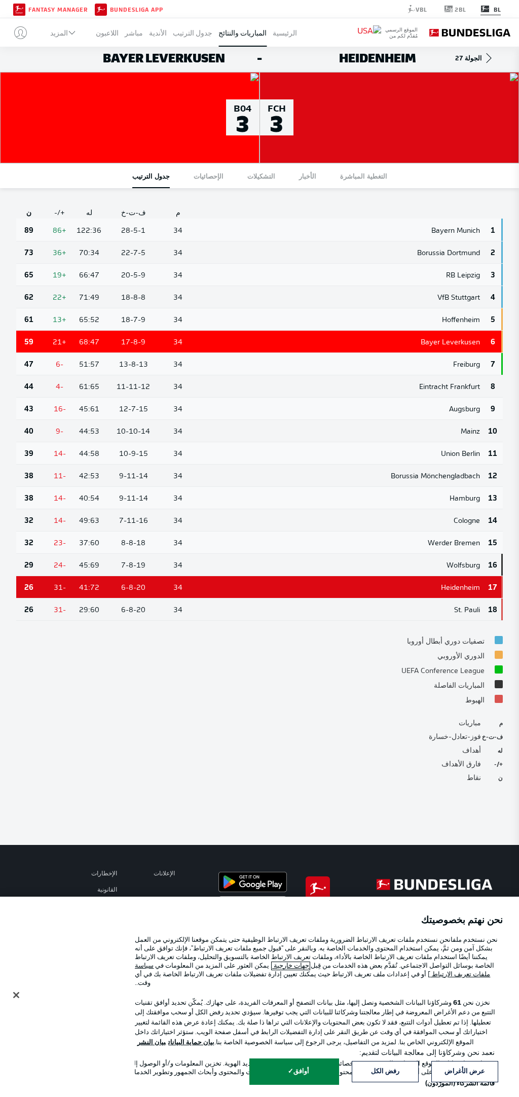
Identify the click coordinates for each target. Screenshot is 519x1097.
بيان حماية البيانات (191, 1042)
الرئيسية (285, 33)
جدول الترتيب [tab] (151, 175)
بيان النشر (151, 1042)
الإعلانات (164, 874)
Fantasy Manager (58, 9)
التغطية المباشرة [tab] (363, 175)
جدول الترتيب (192, 33)
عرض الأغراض (464, 1071)
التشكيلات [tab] (261, 175)
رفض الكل (385, 1071)
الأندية (158, 33)
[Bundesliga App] (101, 8)
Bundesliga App (136, 9)
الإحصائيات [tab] (209, 175)
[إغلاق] (16, 995)
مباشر (134, 33)
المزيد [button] (59, 33)
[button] (16, 32)
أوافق (301, 1071)
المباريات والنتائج (242, 33)
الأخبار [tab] (307, 175)
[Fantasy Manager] (19, 8)
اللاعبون (107, 33)
